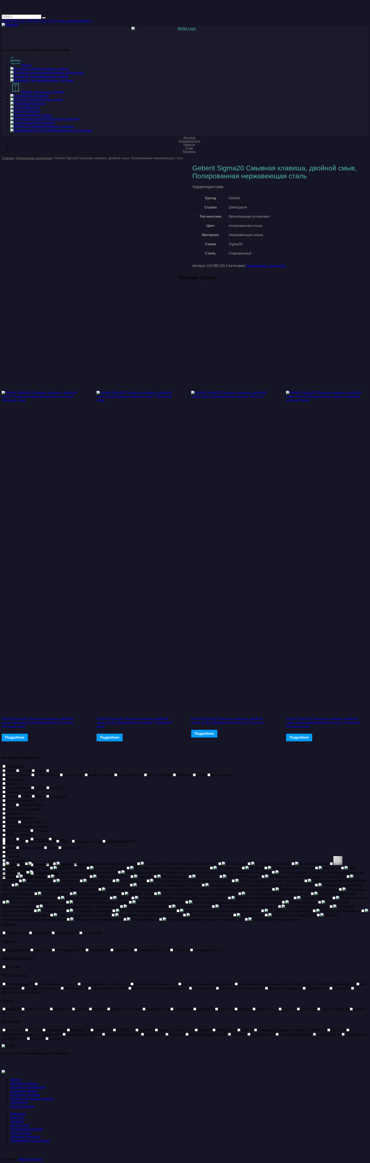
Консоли (17, 1117)
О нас (189, 148)
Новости (189, 144)
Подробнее (14, 737)
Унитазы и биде (22, 1106)
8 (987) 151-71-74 (43, 21)
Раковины (18, 1113)
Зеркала (17, 1121)
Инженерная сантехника (34, 158)
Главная (8, 158)
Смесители (19, 1102)
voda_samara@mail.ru (75, 21)
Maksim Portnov (30, 1159)
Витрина (189, 137)
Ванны (15, 1079)
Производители (189, 141)
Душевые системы (25, 1095)
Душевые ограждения (27, 1087)
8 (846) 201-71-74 (15, 21)
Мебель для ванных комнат (32, 1099)
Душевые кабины (24, 1083)
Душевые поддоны (25, 1137)
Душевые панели (24, 1091)
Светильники (20, 1133)
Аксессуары (19, 1125)
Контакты (189, 151)
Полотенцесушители (26, 1129)
